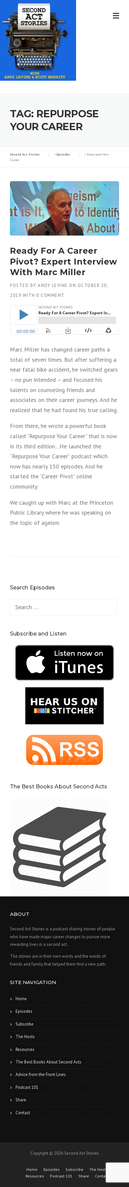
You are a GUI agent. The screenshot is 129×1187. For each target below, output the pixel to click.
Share (21, 1100)
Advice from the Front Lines (41, 1074)
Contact (23, 1113)
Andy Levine (53, 285)
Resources (25, 1049)
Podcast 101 (27, 1087)
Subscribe (24, 1024)
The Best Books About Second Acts (48, 1062)
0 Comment (50, 295)
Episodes (24, 1011)
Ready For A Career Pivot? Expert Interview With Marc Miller (63, 261)
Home (21, 999)
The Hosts (25, 1036)
